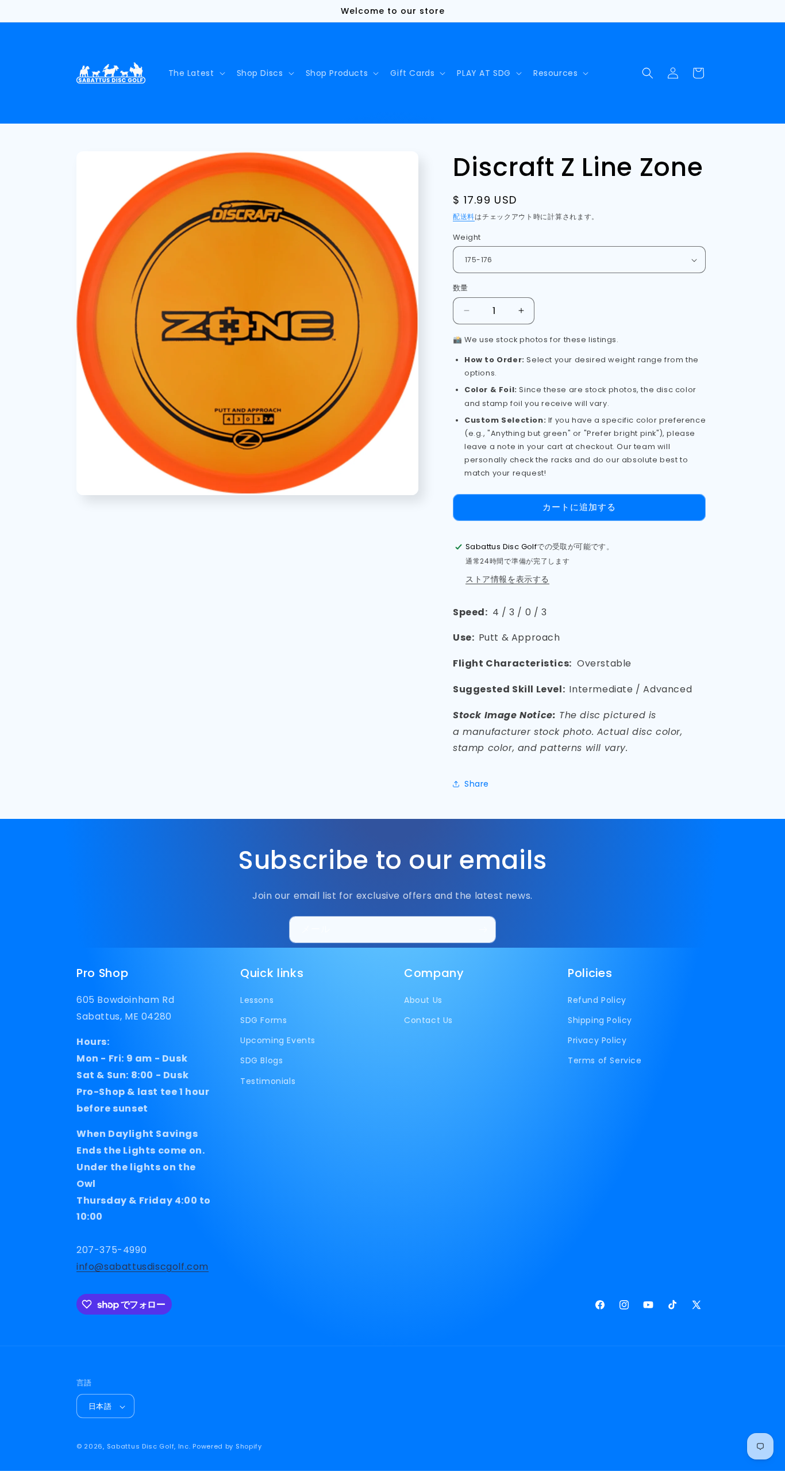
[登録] (482, 929)
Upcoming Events (277, 1041)
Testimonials (267, 1081)
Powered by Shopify (227, 1446)
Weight (466, 237)
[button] (195, 73)
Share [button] (476, 784)
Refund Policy (597, 1000)
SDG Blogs (261, 1061)
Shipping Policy (600, 1020)
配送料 (464, 216)
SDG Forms (263, 1020)
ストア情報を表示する (507, 579)
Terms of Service (605, 1061)
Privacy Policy (597, 1041)
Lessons (257, 1000)
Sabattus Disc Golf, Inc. (149, 1446)
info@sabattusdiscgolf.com (142, 1266)
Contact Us (428, 1020)
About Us (423, 1000)
